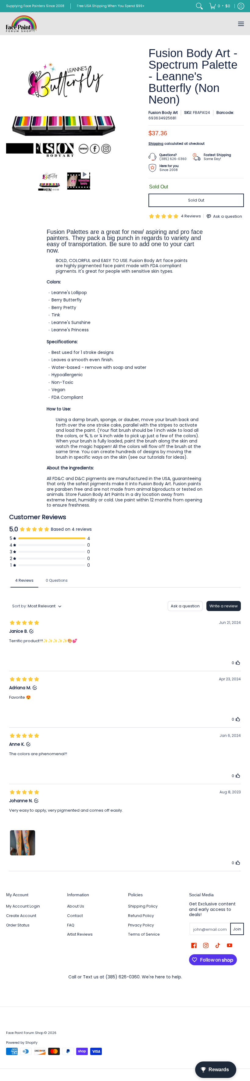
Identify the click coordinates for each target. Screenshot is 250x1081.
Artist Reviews (80, 934)
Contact (75, 915)
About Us (75, 906)
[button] (194, 945)
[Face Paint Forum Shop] (21, 23)
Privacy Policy (141, 925)
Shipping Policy (143, 906)
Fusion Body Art (163, 112)
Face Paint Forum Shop (24, 1033)
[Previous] (10, 105)
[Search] (199, 6)
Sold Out (196, 200)
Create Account (21, 915)
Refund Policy (141, 915)
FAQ (70, 925)
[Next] (117, 105)
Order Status (18, 925)
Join (237, 929)
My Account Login (23, 906)
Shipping (155, 143)
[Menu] (241, 23)
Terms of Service (144, 934)
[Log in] (241, 6)
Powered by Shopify (22, 1042)
